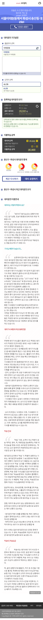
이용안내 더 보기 (35, 593)
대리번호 (39, 605)
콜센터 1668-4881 (7, 605)
